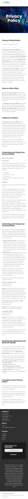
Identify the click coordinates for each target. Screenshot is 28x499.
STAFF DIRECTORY (5, 414)
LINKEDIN (3, 439)
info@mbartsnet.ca (12, 364)
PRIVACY (3, 425)
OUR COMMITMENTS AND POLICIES (8, 427)
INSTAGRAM (4, 435)
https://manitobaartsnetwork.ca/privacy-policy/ (13, 367)
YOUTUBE (4, 437)
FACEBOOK (4, 433)
